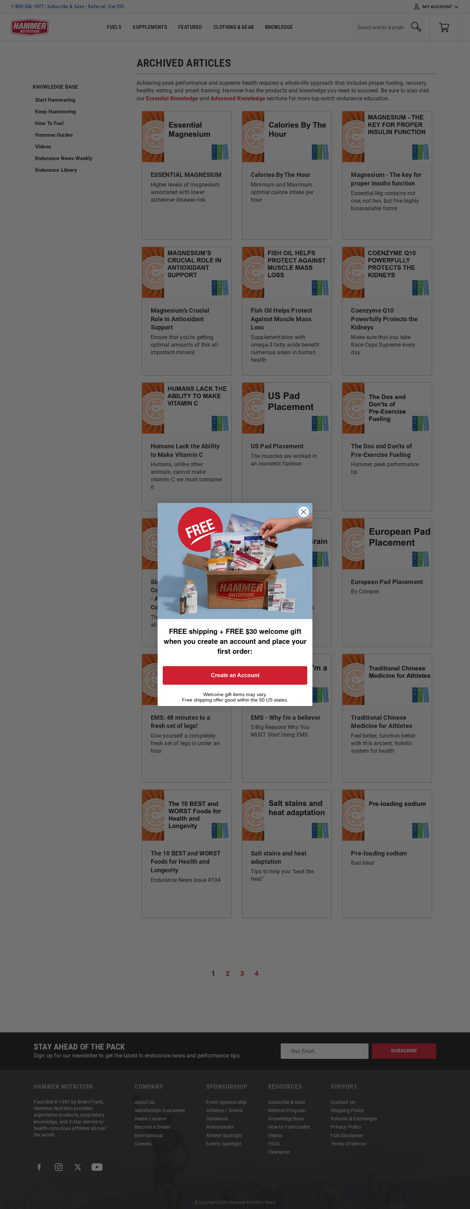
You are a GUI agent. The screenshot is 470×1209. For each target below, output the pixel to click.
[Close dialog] (304, 512)
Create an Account (235, 675)
